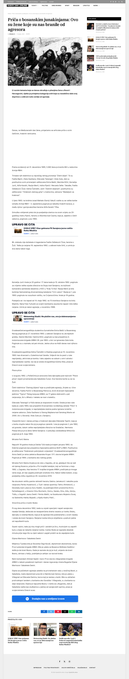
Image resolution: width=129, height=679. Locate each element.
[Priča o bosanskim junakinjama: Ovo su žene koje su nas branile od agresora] (45, 61)
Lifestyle (86, 5)
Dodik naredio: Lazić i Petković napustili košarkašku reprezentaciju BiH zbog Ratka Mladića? (70, 641)
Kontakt (51, 1)
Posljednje (92, 18)
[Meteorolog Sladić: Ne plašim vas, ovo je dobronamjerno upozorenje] (45, 629)
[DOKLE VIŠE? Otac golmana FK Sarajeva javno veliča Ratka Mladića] (19, 629)
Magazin (76, 5)
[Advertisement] (45, 114)
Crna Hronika (56, 5)
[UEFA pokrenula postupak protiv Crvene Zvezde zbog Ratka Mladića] (90, 58)
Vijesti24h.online (73, 672)
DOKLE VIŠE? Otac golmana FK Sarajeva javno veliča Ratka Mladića (18, 640)
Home (9, 13)
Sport (67, 5)
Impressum (11, 1)
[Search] (122, 1)
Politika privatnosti (21, 1)
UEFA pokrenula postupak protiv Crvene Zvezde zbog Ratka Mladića (107, 57)
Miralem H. (12, 34)
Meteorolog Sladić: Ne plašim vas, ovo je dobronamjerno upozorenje (44, 640)
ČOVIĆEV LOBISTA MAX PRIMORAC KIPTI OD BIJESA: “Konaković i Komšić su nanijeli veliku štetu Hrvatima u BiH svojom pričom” (108, 27)
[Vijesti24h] (17, 6)
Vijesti (34, 5)
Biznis (95, 5)
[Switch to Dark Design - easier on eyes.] (119, 1)
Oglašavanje (43, 1)
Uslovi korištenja (33, 1)
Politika (45, 5)
